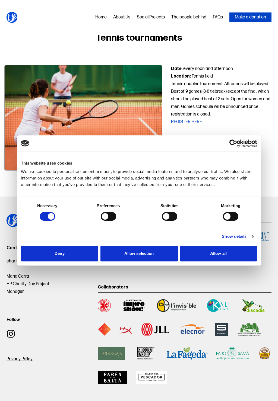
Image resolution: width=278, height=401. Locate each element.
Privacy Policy (20, 359)
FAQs (218, 17)
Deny (59, 253)
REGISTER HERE (186, 121)
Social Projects (151, 17)
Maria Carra (18, 276)
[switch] (108, 216)
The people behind (188, 17)
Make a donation (250, 17)
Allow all (218, 253)
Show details (234, 236)
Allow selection (139, 253)
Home (101, 17)
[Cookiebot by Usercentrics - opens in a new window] (233, 143)
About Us (121, 17)
